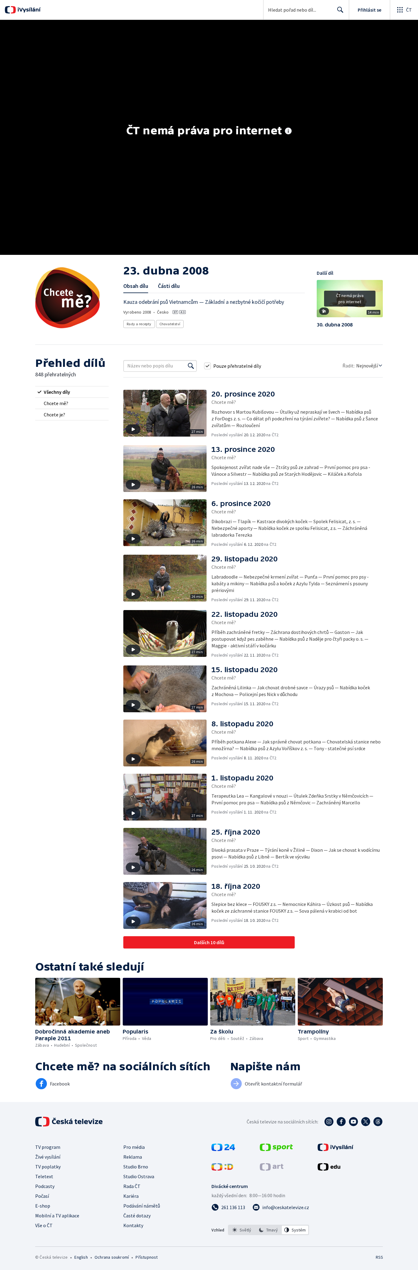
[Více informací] (288, 131)
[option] (242, 1230)
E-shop (42, 1206)
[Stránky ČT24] (223, 1149)
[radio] (72, 391)
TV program (47, 1147)
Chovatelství (170, 324)
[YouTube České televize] (353, 1122)
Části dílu (169, 285)
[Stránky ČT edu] (329, 1169)
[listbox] (268, 1230)
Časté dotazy (137, 1215)
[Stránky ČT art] (271, 1169)
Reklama (132, 1157)
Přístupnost (147, 1257)
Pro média (134, 1147)
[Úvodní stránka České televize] (69, 1122)
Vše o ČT (44, 1225)
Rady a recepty (139, 324)
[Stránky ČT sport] (276, 1149)
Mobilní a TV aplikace (57, 1215)
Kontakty (133, 1225)
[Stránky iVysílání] (335, 1149)
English (81, 1257)
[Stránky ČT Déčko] (222, 1169)
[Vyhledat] (191, 366)
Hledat (340, 9)
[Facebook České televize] (341, 1122)
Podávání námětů (141, 1206)
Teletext (44, 1176)
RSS (379, 1257)
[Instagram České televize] (329, 1122)
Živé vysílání (47, 1157)
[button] (350, 301)
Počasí (42, 1196)
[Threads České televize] (378, 1122)
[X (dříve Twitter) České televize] (366, 1122)
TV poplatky (48, 1167)
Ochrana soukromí (112, 1257)
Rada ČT (131, 1186)
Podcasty (44, 1186)
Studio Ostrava (138, 1176)
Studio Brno (135, 1167)
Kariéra (131, 1196)
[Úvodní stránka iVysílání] (28, 9)
